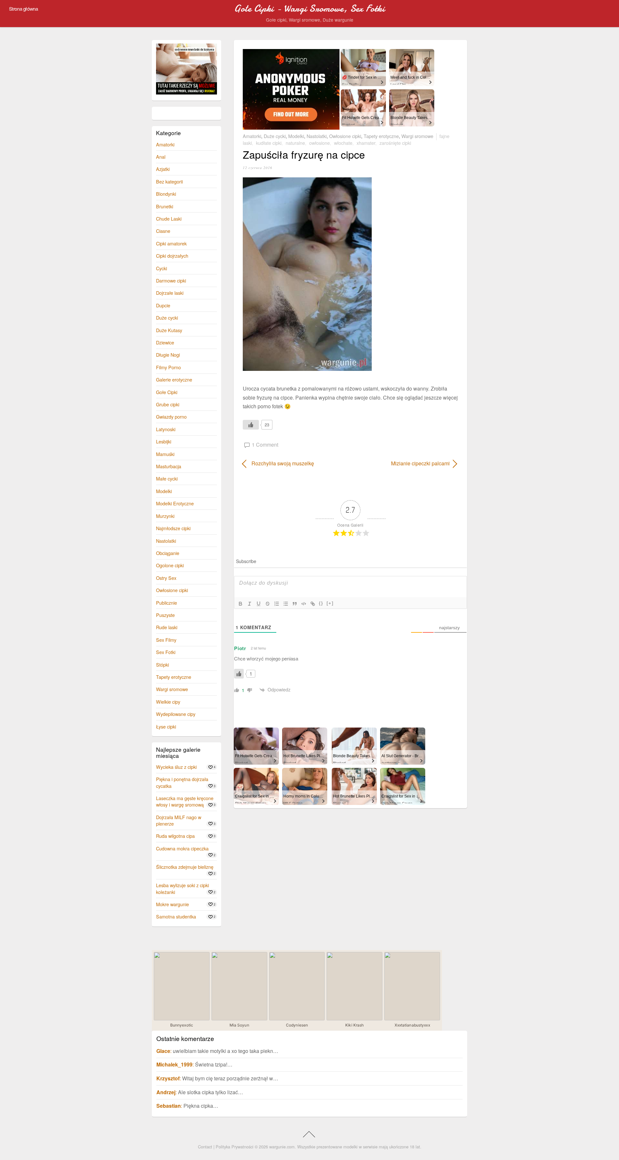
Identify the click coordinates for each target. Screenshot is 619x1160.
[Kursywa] (249, 604)
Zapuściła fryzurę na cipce (304, 154)
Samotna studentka (176, 916)
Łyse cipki (166, 726)
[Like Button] (251, 425)
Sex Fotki (165, 652)
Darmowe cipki (171, 280)
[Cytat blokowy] (294, 604)
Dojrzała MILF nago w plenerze (178, 820)
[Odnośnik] (312, 604)
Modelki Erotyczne (175, 503)
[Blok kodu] (303, 604)
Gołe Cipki (166, 392)
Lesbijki (163, 441)
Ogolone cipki (170, 565)
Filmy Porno (168, 367)
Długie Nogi (168, 354)
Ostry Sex (166, 577)
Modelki (296, 136)
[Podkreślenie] (258, 604)
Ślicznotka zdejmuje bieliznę (184, 866)
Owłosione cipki (345, 136)
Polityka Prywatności (234, 1147)
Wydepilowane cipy (175, 713)
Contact (205, 1147)
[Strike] (267, 604)
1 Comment (265, 444)
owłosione (319, 142)
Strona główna (23, 8)
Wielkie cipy (168, 701)
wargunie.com (282, 1147)
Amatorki (252, 136)
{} (321, 603)
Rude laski (166, 627)
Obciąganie (167, 553)
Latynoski (165, 429)
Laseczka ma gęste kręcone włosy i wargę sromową (184, 801)
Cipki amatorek (171, 243)
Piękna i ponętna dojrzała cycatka (182, 782)
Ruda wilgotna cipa (175, 835)
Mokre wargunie (172, 904)
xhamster (366, 142)
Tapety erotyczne (381, 136)
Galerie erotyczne (174, 379)
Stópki (162, 664)
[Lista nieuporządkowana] (285, 604)
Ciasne (163, 230)
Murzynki (165, 515)
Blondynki (166, 193)
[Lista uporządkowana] (276, 604)
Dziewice (165, 342)
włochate (343, 142)
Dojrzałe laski (169, 292)
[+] (330, 603)
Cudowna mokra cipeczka (182, 848)
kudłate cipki (268, 142)
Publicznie (166, 602)
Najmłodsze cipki (173, 528)
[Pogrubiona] (240, 604)
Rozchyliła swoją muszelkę (282, 463)
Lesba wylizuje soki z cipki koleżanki (182, 888)
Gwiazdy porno (171, 416)
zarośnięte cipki (395, 142)
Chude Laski (169, 218)
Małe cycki (167, 478)
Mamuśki (165, 454)
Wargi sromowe (417, 136)
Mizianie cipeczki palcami (403, 463)
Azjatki (163, 168)
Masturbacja (168, 466)
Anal (160, 156)
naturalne (295, 142)
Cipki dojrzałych (172, 255)
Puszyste (165, 614)
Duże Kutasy (169, 330)
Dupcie (163, 305)
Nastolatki (317, 136)
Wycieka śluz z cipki (176, 766)
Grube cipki (167, 404)
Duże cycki (275, 136)
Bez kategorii (169, 181)
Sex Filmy (166, 639)
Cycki (161, 268)
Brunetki (164, 206)
